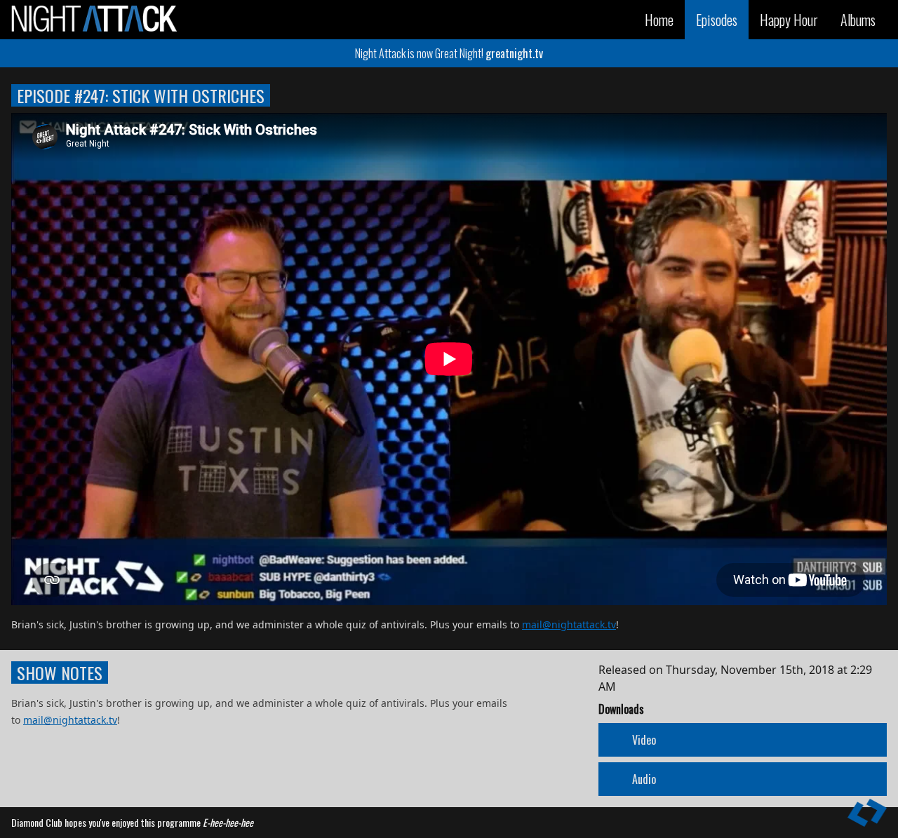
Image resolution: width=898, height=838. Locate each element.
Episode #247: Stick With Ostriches (140, 95)
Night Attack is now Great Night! (449, 53)
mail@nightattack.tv (569, 624)
